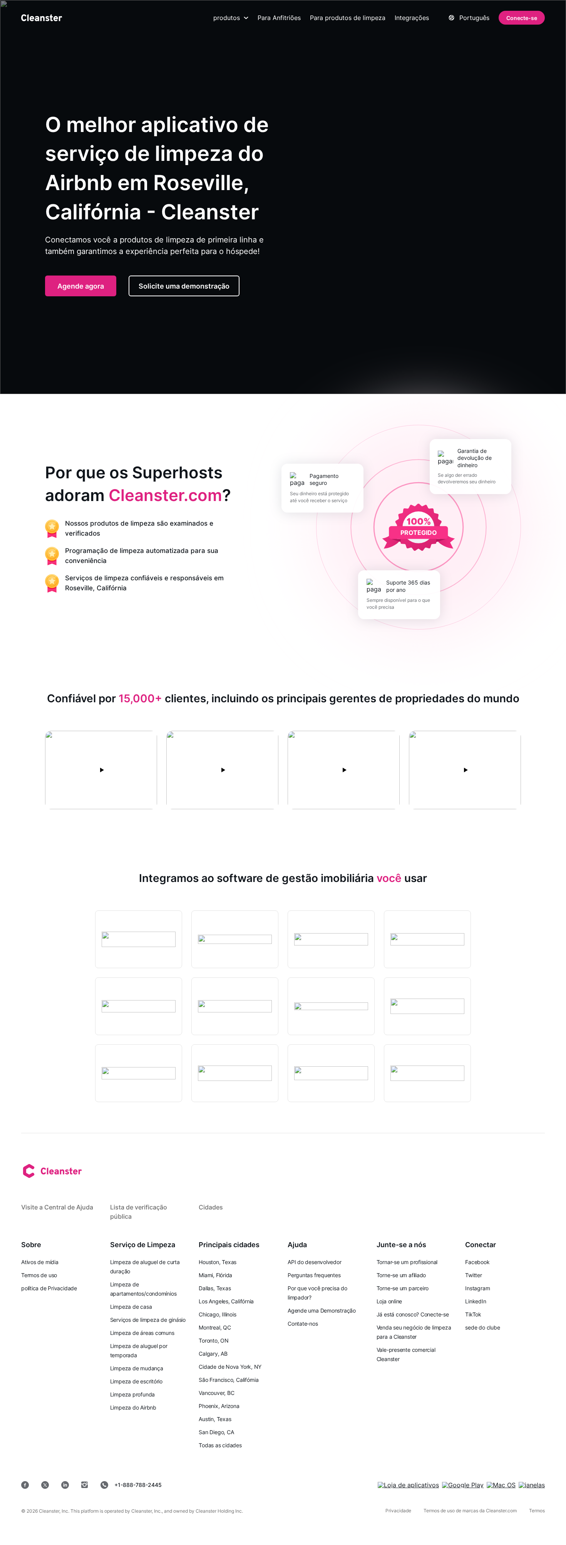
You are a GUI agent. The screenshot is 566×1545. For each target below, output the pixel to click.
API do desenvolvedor (315, 1262)
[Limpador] (41, 17)
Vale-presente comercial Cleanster (406, 1354)
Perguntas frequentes (314, 1275)
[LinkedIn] (65, 1485)
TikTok (473, 1314)
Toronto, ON (214, 1340)
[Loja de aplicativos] (408, 1485)
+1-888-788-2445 (138, 1485)
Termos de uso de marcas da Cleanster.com (470, 1510)
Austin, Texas (215, 1419)
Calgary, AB (213, 1353)
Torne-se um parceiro (403, 1288)
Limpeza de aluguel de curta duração (145, 1266)
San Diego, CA (216, 1432)
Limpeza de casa (131, 1306)
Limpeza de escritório (136, 1381)
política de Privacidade (49, 1288)
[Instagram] (84, 1485)
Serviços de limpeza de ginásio (148, 1319)
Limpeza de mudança (136, 1368)
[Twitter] (45, 1485)
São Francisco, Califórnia (229, 1379)
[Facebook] (25, 1485)
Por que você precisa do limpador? (317, 1293)
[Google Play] (463, 1485)
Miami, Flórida (215, 1275)
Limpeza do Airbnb (133, 1407)
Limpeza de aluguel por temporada (138, 1350)
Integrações (412, 18)
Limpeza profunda (132, 1394)
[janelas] (532, 1485)
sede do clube (482, 1327)
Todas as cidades (220, 1445)
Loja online (389, 1301)
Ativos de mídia (40, 1262)
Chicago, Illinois (217, 1314)
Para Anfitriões (279, 18)
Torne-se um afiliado (401, 1275)
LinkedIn (475, 1301)
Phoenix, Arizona (219, 1406)
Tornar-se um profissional (407, 1262)
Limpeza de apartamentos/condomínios (143, 1289)
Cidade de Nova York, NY (230, 1366)
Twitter (473, 1275)
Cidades (211, 1207)
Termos (537, 1510)
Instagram (477, 1288)
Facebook (477, 1262)
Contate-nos (303, 1323)
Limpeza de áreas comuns (142, 1333)
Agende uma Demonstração (322, 1310)
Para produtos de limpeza (347, 18)
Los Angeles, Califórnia (226, 1301)
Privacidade (398, 1510)
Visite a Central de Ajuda (57, 1207)
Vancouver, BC (216, 1393)
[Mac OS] (501, 1485)
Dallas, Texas (215, 1288)
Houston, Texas (217, 1262)
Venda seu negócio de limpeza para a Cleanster (414, 1332)
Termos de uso (39, 1275)
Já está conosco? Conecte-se (413, 1314)
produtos (226, 18)
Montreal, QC (215, 1327)
